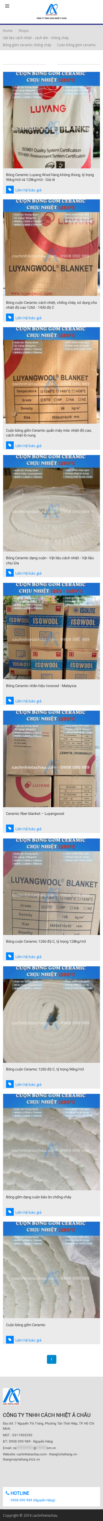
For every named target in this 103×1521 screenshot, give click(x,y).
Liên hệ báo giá (28, 190)
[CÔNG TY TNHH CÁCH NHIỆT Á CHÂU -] (52, 11)
